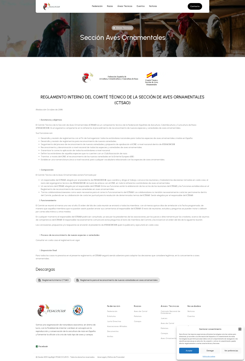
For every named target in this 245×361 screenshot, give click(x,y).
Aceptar (189, 351)
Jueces (164, 318)
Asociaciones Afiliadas (117, 326)
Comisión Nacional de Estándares (170, 312)
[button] (240, 329)
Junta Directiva (114, 321)
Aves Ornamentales (170, 338)
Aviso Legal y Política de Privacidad (110, 357)
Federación (112, 311)
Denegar (210, 351)
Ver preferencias (231, 351)
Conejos (137, 321)
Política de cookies (209, 356)
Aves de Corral (140, 311)
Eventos (191, 316)
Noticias (191, 311)
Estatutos (111, 316)
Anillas (110, 336)
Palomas (138, 316)
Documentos (113, 331)
